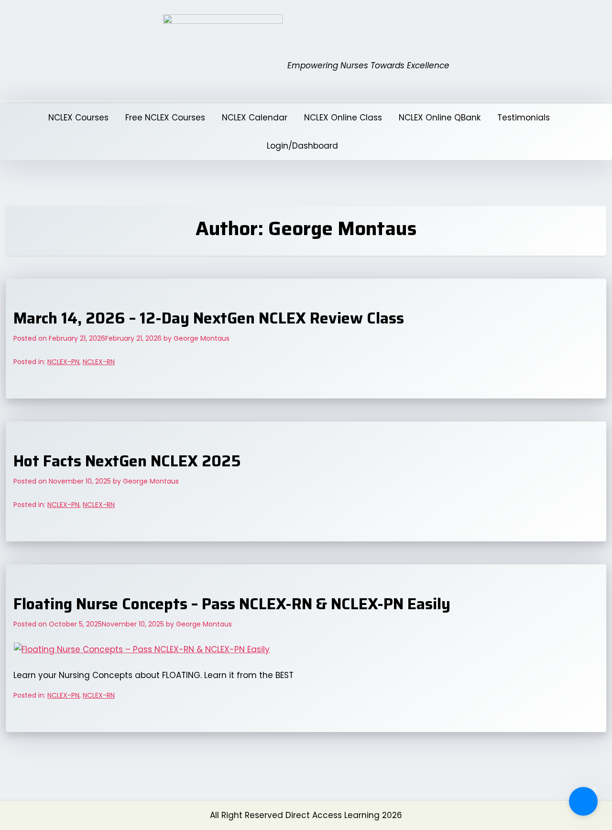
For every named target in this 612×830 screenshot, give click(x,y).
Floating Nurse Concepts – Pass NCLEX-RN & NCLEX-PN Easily (231, 604)
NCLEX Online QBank (440, 117)
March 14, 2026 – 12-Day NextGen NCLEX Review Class (208, 318)
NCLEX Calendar (254, 117)
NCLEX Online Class (343, 117)
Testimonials (523, 117)
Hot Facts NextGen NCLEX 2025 (127, 461)
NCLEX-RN (99, 361)
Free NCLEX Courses (165, 117)
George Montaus (202, 338)
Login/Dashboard (302, 145)
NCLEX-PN (63, 361)
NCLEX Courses (78, 117)
